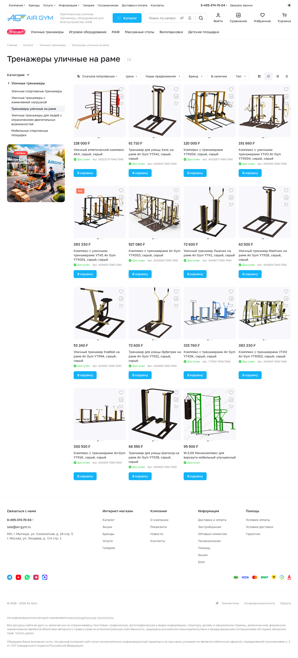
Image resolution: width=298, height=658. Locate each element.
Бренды (108, 534)
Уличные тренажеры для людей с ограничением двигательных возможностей (36, 119)
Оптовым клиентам (212, 534)
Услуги (108, 541)
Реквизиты (158, 527)
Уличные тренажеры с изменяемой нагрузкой (29, 100)
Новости (156, 534)
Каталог (109, 520)
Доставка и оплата (212, 520)
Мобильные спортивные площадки (29, 133)
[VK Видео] (36, 577)
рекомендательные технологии (91, 617)
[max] (44, 577)
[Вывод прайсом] (287, 76)
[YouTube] (18, 577)
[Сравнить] (121, 96)
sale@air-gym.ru (19, 527)
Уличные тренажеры (28, 83)
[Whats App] (27, 577)
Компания (158, 511)
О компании (159, 520)
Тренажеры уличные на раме (33, 109)
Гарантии (253, 534)
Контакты (157, 541)
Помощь (204, 548)
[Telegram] (9, 577)
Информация (208, 511)
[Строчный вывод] (277, 76)
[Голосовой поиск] (190, 18)
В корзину (85, 173)
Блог (201, 562)
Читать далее (24, 633)
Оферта (285, 603)
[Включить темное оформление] (289, 5)
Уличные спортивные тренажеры (36, 91)
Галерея (109, 548)
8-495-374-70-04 (213, 5)
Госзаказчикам (209, 541)
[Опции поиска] (181, 18)
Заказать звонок (241, 5)
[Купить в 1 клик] (121, 103)
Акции (107, 527)
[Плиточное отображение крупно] (259, 76)
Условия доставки (259, 527)
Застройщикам (209, 527)
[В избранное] (121, 89)
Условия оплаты (258, 520)
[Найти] (200, 18)
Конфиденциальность (259, 603)
